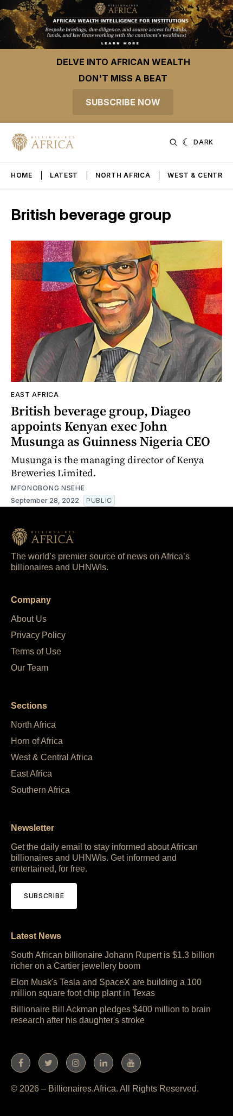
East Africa (35, 394)
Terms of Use (36, 651)
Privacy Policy (38, 635)
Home (22, 175)
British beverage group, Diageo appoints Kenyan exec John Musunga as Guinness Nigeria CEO (110, 426)
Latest (64, 175)
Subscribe (44, 896)
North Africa (122, 175)
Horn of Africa (37, 741)
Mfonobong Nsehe (48, 488)
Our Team (29, 667)
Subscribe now (123, 102)
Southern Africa (40, 790)
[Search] (173, 142)
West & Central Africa (52, 757)
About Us (29, 618)
